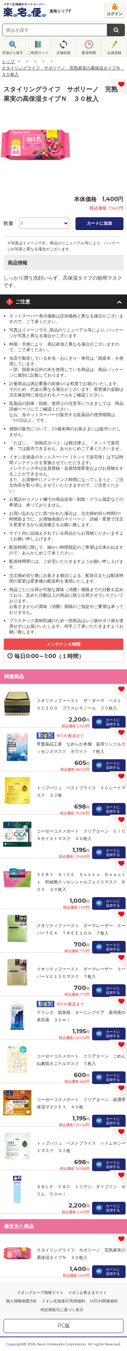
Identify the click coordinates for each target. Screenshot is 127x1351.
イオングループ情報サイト (40, 1292)
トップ (8, 61)
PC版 (64, 1325)
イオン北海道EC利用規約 (63, 1300)
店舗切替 (63, 52)
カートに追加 (99, 223)
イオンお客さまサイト (87, 1292)
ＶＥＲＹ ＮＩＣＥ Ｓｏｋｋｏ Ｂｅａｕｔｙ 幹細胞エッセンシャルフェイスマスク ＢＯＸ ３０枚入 (81, 882)
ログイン (114, 13)
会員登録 (114, 52)
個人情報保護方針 (21, 1300)
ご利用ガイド (38, 52)
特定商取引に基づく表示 (62, 1309)
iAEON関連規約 (104, 1300)
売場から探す (12, 52)
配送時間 (89, 52)
